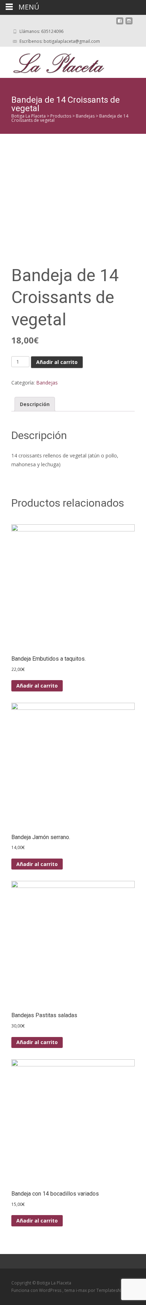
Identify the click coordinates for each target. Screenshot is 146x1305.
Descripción (35, 404)
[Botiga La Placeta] (53, 61)
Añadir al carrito (57, 362)
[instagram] (129, 23)
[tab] (35, 404)
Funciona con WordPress (36, 1290)
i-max (82, 1290)
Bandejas (47, 382)
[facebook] (119, 23)
